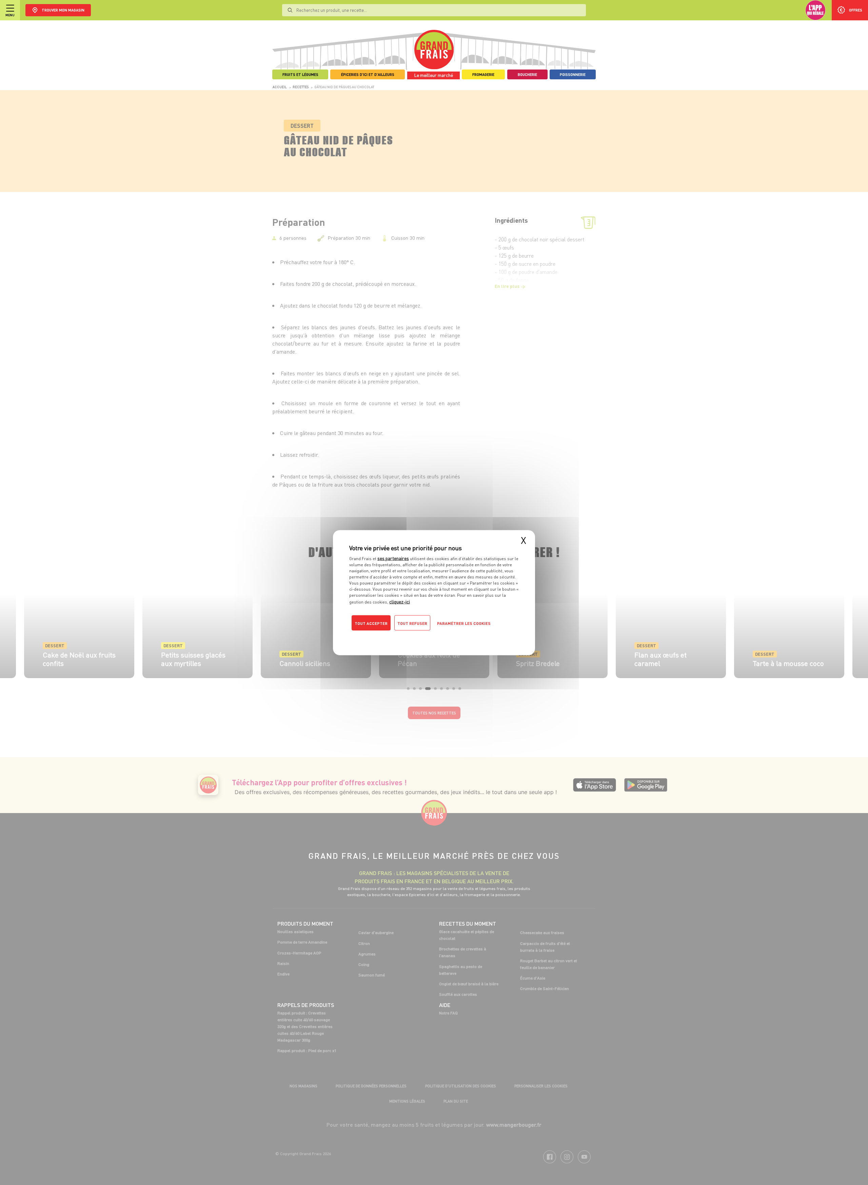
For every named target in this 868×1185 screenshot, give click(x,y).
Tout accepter (371, 623)
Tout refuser (412, 623)
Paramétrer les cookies (464, 623)
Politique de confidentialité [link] (395, 636)
